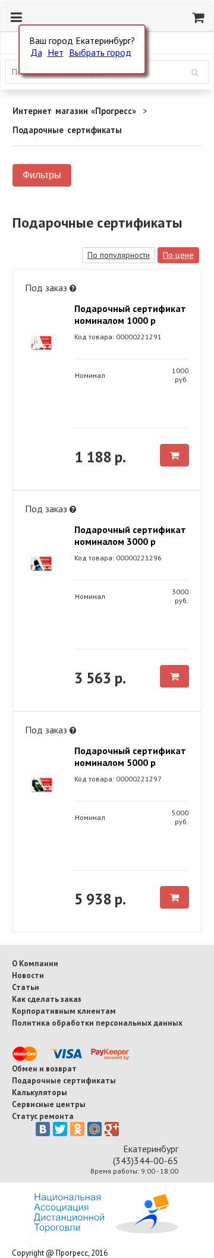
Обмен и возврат (44, 1068)
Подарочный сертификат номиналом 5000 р (130, 756)
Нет (56, 52)
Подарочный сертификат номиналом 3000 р (130, 535)
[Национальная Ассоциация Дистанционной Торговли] (106, 1230)
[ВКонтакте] (43, 1129)
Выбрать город (100, 52)
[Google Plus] (112, 1129)
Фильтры (42, 175)
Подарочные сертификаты (64, 1080)
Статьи (25, 987)
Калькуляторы (39, 1092)
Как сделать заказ (46, 999)
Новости (28, 975)
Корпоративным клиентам (64, 1010)
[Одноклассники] (77, 1129)
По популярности (118, 255)
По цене (178, 255)
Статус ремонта (43, 1116)
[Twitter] (60, 1129)
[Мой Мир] (94, 1129)
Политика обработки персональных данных (97, 1022)
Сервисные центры (49, 1104)
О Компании (35, 963)
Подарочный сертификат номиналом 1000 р (130, 314)
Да (36, 52)
